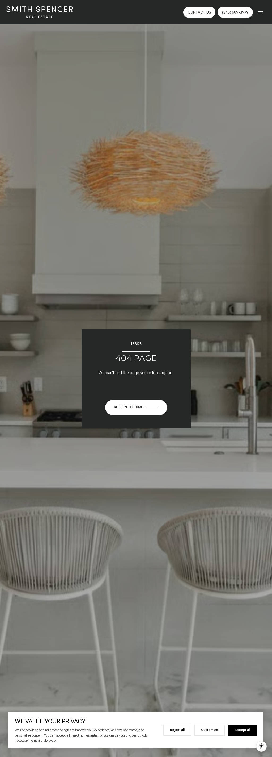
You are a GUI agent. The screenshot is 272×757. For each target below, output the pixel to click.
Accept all (242, 730)
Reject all (177, 730)
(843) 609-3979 (235, 12)
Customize (209, 730)
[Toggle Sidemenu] (260, 12)
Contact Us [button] (199, 12)
